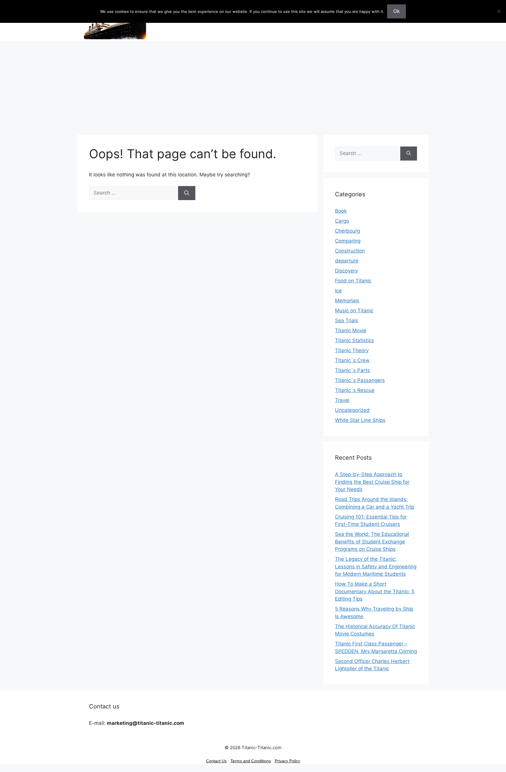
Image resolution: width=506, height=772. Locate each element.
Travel (342, 400)
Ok (396, 11)
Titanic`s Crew (352, 360)
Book (341, 211)
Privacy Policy (287, 761)
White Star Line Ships (360, 420)
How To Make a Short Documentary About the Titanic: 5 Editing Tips (374, 591)
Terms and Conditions (250, 761)
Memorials (347, 301)
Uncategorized (352, 410)
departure (346, 261)
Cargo (342, 221)
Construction (350, 251)
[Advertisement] (253, 85)
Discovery (346, 271)
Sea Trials (346, 320)
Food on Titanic (353, 281)
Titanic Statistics (354, 340)
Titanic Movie (350, 330)
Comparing (347, 241)
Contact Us (216, 761)
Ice (338, 291)
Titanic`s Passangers (360, 380)
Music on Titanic (354, 310)
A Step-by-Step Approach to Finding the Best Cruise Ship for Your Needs (372, 481)
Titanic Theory (352, 350)
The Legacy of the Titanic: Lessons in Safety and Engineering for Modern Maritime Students (375, 566)
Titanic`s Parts (352, 370)
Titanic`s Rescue (355, 390)
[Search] (186, 193)
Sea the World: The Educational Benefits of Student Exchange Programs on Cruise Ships (372, 541)
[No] (499, 11)
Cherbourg (347, 231)
